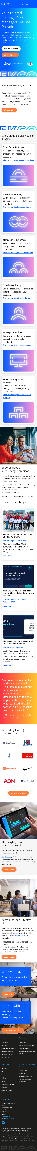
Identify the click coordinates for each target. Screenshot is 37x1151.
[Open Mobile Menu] (33, 4)
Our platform (6, 857)
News (3, 1075)
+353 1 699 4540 (10, 1118)
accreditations (20, 936)
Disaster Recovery (24, 1057)
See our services (11, 48)
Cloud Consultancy (7, 1055)
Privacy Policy (23, 1070)
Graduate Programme (8, 1084)
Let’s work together (12, 1030)
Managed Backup (24, 1048)
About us (4, 1068)
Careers (4, 1081)
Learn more (9, 869)
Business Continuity (7, 1052)
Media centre (5, 1087)
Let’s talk (8, 994)
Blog (3, 1072)
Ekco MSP (4, 1045)
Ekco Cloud (22, 1042)
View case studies (18, 793)
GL (27, 4)
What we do (9, 110)
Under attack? (10, 55)
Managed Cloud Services (9, 1048)
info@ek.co (6, 1116)
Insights (4, 1078)
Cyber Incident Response (26, 1045)
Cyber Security (6, 1042)
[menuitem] (27, 4)
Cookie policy (23, 1073)
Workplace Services (7, 1058)
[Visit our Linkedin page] (3, 1122)
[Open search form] (22, 4)
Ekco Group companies (26, 1076)
